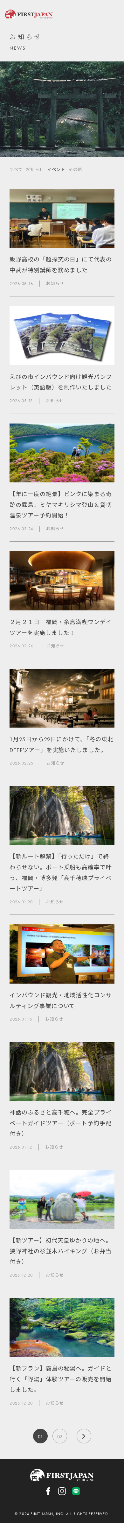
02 (59, 1436)
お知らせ (35, 169)
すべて (16, 169)
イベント (56, 169)
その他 (75, 169)
